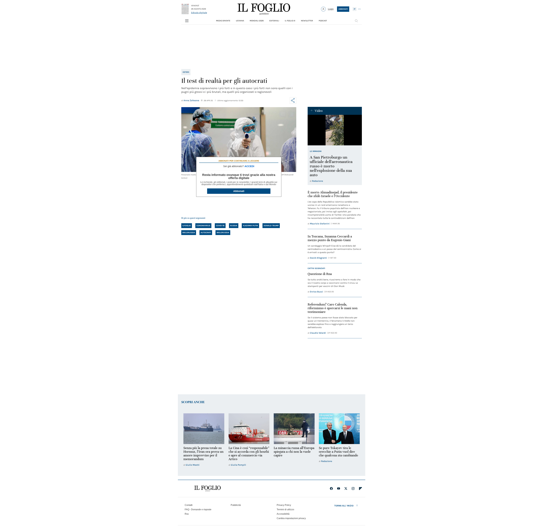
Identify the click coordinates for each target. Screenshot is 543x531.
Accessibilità (283, 514)
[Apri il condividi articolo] (293, 100)
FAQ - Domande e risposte (198, 509)
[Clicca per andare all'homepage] (207, 488)
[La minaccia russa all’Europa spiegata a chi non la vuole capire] (294, 428)
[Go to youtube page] (338, 488)
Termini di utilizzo (285, 509)
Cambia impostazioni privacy (291, 518)
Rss (187, 514)
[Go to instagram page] (353, 488)
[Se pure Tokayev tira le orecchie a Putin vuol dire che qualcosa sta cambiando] (339, 428)
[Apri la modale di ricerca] (356, 21)
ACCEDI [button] (249, 166)
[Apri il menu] (187, 21)
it (354, 9)
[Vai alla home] (264, 9)
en (359, 9)
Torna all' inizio (343, 505)
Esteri (186, 72)
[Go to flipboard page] (360, 488)
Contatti (188, 505)
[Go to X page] (345, 488)
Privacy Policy (284, 505)
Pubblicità (236, 505)
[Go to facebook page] (331, 488)
